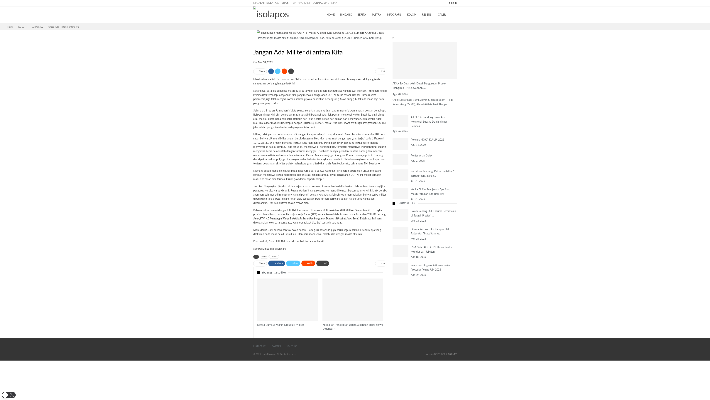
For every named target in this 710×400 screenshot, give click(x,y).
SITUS (285, 3)
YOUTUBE (292, 346)
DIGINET (452, 354)
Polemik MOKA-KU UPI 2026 (427, 140)
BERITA (361, 15)
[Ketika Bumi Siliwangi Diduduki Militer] (287, 300)
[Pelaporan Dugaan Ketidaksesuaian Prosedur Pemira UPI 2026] (400, 269)
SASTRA (376, 15)
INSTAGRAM (259, 346)
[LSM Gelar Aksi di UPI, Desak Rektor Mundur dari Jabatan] (400, 251)
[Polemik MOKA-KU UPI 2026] (400, 144)
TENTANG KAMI (300, 3)
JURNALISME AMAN (325, 3)
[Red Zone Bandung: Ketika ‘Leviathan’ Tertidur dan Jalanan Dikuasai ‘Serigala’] (400, 175)
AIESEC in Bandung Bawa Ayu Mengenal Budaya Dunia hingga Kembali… (429, 122)
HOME (331, 15)
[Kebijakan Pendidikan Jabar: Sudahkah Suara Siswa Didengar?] (352, 300)
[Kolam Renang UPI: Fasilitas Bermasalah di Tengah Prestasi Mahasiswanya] (400, 215)
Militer (264, 257)
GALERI (442, 15)
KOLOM (411, 15)
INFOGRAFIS (394, 15)
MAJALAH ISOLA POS (266, 3)
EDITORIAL (254, 44)
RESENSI (427, 15)
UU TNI (274, 257)
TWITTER (276, 346)
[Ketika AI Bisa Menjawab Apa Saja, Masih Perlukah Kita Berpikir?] (400, 193)
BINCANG (346, 15)
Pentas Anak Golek (421, 155)
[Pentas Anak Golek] (400, 160)
